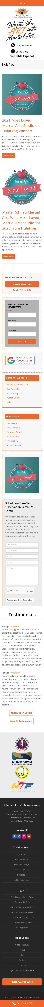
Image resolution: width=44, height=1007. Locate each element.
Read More (8, 155)
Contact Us (22, 51)
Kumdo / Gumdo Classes (22, 912)
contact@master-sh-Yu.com (24, 814)
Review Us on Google (21, 712)
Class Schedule (22, 944)
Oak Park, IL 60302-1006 (22, 820)
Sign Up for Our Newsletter (22, 970)
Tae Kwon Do (13, 389)
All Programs (22, 927)
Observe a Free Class (22, 284)
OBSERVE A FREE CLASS (22, 982)
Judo (9, 402)
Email (10, 310)
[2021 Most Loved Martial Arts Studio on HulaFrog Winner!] (22, 113)
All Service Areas (14, 445)
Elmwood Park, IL (14, 432)
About (22, 950)
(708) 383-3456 (24, 45)
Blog (22, 955)
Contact (22, 960)
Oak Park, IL (12, 423)
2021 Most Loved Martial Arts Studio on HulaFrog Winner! (21, 125)
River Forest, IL (13, 427)
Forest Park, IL (13, 436)
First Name (12, 320)
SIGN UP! (22, 341)
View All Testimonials (21, 721)
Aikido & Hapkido (14, 393)
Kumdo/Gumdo (14, 397)
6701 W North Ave (26, 817)
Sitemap (22, 965)
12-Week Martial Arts (22, 922)
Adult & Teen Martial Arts (22, 907)
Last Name (12, 330)
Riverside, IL (12, 441)
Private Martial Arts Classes (22, 917)
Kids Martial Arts (22, 902)
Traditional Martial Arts (17, 384)
